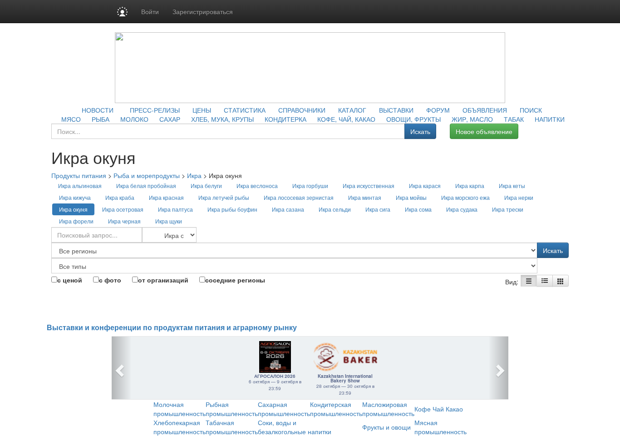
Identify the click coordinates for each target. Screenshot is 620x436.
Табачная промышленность (232, 427)
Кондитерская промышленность (336, 409)
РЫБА (100, 119)
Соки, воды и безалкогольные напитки (294, 427)
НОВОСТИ (97, 109)
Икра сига (377, 209)
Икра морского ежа (465, 197)
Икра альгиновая (80, 185)
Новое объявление (484, 131)
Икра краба (119, 197)
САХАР (169, 119)
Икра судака (461, 209)
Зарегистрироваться (202, 11)
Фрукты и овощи (386, 426)
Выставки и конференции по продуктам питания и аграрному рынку (172, 328)
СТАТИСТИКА (245, 109)
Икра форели (76, 221)
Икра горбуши (310, 185)
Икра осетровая (122, 209)
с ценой (69, 279)
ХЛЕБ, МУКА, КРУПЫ (222, 119)
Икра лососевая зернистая (299, 197)
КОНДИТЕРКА (285, 119)
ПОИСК (531, 109)
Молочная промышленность (179, 409)
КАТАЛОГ (352, 109)
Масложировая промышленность (388, 409)
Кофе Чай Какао (438, 408)
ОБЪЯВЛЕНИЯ (485, 109)
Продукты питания (78, 175)
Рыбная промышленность (232, 409)
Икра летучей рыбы (223, 197)
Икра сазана (288, 209)
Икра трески (507, 209)
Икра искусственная (368, 185)
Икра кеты (512, 185)
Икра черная (124, 221)
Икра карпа (469, 185)
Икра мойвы (411, 197)
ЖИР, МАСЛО (472, 119)
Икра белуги (206, 185)
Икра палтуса (175, 209)
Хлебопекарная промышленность (179, 427)
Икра (194, 175)
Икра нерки (518, 197)
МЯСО (71, 119)
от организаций (163, 279)
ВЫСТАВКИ (396, 109)
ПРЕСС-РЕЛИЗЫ (155, 109)
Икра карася (425, 185)
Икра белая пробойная (146, 185)
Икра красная (166, 197)
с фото (110, 279)
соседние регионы (235, 279)
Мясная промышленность (440, 427)
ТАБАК (514, 119)
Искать (420, 131)
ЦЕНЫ (201, 109)
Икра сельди (335, 209)
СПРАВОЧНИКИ (301, 109)
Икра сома (418, 209)
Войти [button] (150, 11)
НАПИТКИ (550, 119)
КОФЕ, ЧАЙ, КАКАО (346, 119)
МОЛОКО (134, 119)
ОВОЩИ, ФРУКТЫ (413, 119)
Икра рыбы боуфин (232, 209)
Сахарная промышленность (284, 409)
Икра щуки (168, 221)
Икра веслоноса (257, 185)
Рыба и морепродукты (146, 175)
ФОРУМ (438, 109)
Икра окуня (73, 209)
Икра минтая (364, 197)
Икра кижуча (75, 197)
